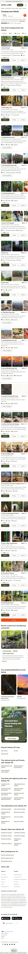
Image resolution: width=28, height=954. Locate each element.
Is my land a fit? (17, 877)
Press (2, 884)
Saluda (20, 8)
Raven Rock (10, 653)
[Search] (24, 15)
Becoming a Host (18, 874)
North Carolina (15, 8)
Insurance (16, 881)
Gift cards (3, 874)
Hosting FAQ (17, 886)
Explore (2, 8)
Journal (3, 879)
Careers (3, 881)
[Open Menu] (25, 5)
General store (4, 877)
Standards (16, 884)
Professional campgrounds (20, 879)
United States (8, 8)
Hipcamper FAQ (5, 886)
